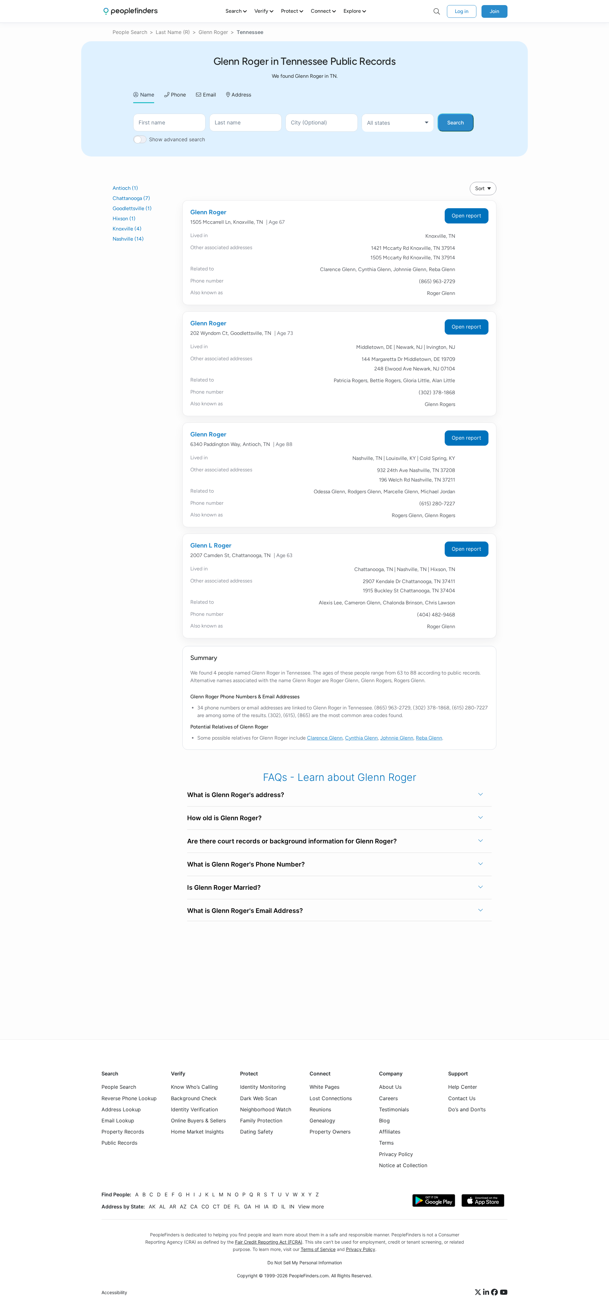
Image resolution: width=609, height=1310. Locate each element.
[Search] (437, 11)
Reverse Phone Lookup (129, 1098)
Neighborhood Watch (265, 1109)
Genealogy (322, 1120)
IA (266, 1206)
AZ (183, 1206)
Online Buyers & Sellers (198, 1120)
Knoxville (127, 229)
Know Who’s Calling (194, 1087)
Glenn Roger (213, 32)
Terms (386, 1143)
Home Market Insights (197, 1131)
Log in (461, 11)
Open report (466, 215)
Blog (384, 1120)
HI (257, 1206)
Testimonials (394, 1109)
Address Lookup (121, 1109)
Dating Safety (256, 1131)
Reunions (320, 1109)
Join (494, 11)
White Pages (324, 1087)
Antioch (125, 188)
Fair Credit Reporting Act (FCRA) (268, 1242)
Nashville (128, 239)
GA (247, 1206)
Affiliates (389, 1131)
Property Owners (330, 1131)
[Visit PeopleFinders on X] (479, 1292)
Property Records (123, 1131)
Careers (388, 1098)
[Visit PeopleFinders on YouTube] (504, 1292)
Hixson (124, 219)
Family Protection (261, 1120)
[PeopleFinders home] (131, 11)
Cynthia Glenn (361, 738)
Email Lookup (118, 1120)
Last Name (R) (173, 32)
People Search (130, 32)
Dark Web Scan (258, 1098)
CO (205, 1206)
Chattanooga (131, 198)
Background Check (194, 1098)
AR (172, 1206)
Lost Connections (331, 1098)
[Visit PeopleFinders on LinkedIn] (487, 1292)
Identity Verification (194, 1109)
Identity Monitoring (263, 1087)
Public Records (119, 1143)
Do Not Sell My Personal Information (304, 1262)
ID (275, 1206)
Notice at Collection (403, 1165)
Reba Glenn (429, 738)
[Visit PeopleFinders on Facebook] (495, 1292)
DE (227, 1206)
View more (311, 1206)
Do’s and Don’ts (467, 1109)
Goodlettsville (132, 208)
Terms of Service (318, 1249)
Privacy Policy (396, 1154)
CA (194, 1206)
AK (152, 1206)
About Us (390, 1087)
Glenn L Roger (211, 545)
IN (291, 1206)
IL (283, 1206)
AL (162, 1206)
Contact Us (461, 1098)
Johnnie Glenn (396, 738)
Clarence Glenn (325, 738)
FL (237, 1206)
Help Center (462, 1087)
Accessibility (114, 1292)
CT (216, 1206)
